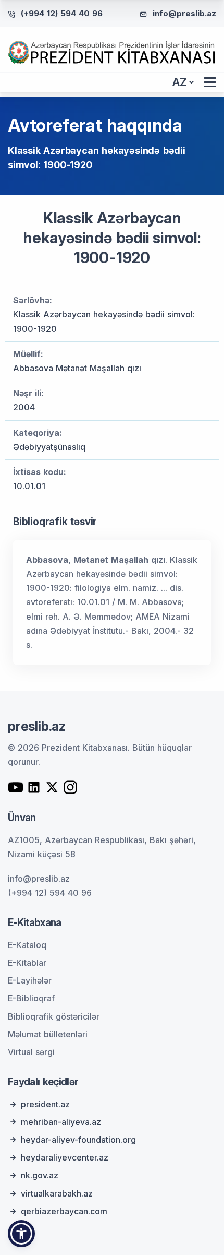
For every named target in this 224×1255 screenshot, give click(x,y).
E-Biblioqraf (31, 998)
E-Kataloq (27, 945)
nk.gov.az (39, 1175)
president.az (45, 1104)
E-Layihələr (30, 980)
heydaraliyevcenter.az (64, 1157)
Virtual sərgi (31, 1052)
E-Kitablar (27, 962)
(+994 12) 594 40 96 (62, 13)
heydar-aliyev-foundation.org (78, 1139)
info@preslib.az (184, 13)
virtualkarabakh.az (57, 1193)
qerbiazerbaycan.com (64, 1211)
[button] (21, 1234)
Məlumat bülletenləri (48, 1034)
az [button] (180, 82)
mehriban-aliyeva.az (61, 1122)
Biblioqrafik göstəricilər (53, 1016)
